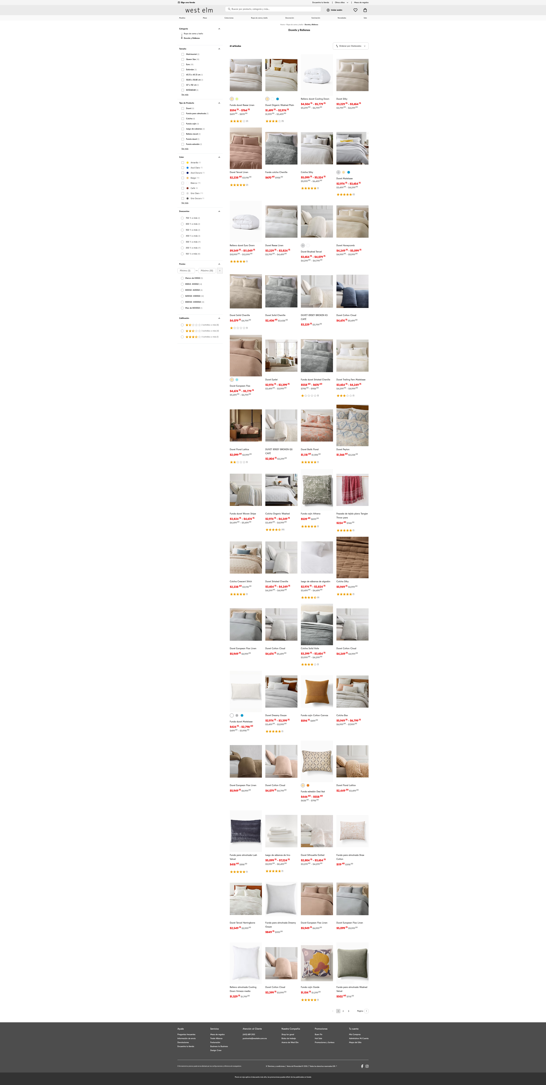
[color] (231, 99)
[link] (246, 88)
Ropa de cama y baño (193, 33)
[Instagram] (367, 1066)
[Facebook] (362, 1066)
